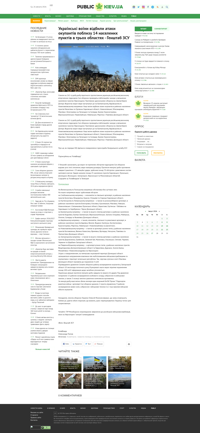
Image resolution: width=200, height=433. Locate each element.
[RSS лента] (157, 7)
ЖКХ (82, 21)
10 (137, 226)
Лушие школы (105, 21)
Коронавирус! (50, 21)
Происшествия (85, 16)
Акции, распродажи (138, 21)
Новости (36, 16)
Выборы (74, 21)
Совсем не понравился (145, 147)
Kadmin (81, 47)
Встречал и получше (144, 144)
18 (142, 230)
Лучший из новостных (145, 136)
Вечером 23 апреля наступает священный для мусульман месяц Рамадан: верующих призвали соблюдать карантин (151, 106)
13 (152, 226)
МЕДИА (124, 16)
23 (167, 230)
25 (142, 233)
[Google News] (133, 7)
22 (162, 230)
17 (137, 230)
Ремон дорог (63, 21)
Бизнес (58, 16)
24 (137, 233)
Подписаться (63, 184)
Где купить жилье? (121, 21)
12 (147, 226)
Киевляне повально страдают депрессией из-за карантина (155, 117)
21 (157, 230)
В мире (62, 408)
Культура (113, 16)
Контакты (34, 420)
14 (157, 226)
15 (162, 226)
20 (152, 230)
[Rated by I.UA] (36, 429)
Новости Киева (66, 47)
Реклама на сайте (37, 413)
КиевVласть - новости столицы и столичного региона (88, 337)
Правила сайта (36, 418)
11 (142, 226)
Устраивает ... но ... (144, 142)
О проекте (34, 415)
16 (167, 226)
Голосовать (141, 153)
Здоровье (70, 16)
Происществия (109, 408)
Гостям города (92, 21)
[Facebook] (148, 7)
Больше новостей (43, 349)
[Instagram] (143, 7)
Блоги (139, 96)
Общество (100, 16)
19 (147, 230)
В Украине (51, 408)
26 (147, 233)
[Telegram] (152, 7)
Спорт (122, 408)
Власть (48, 16)
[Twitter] (138, 7)
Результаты (157, 153)
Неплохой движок (143, 139)
